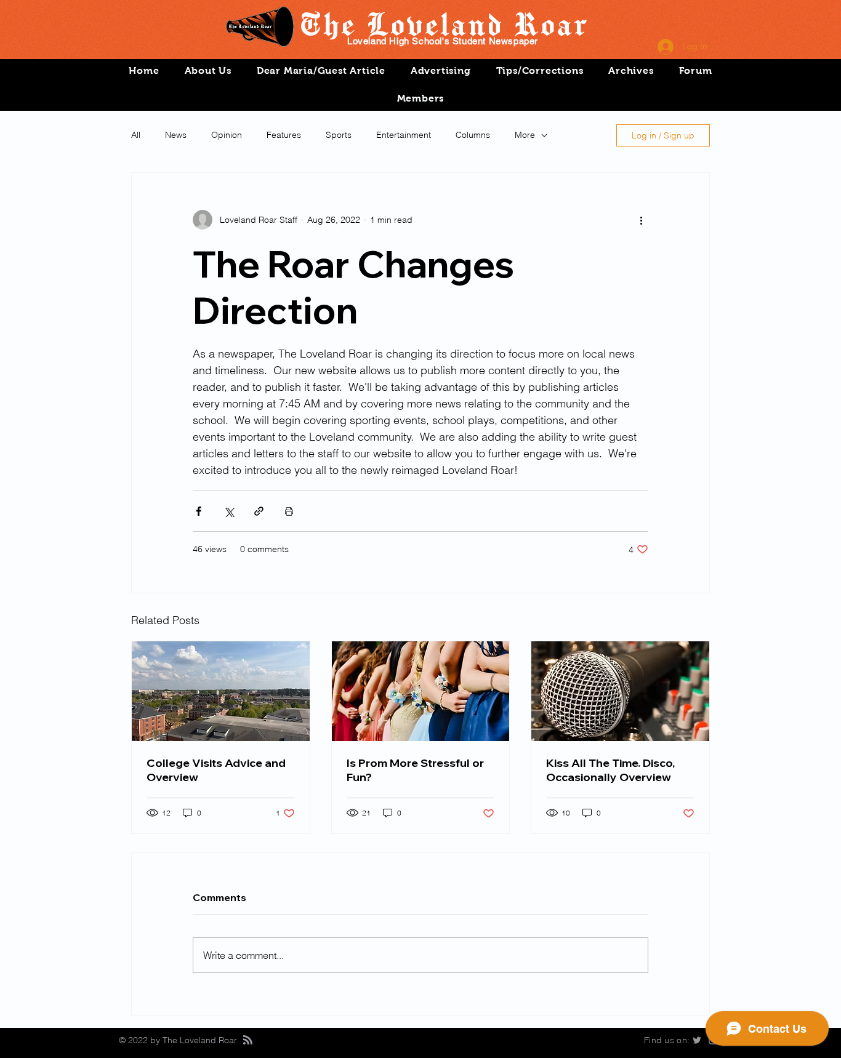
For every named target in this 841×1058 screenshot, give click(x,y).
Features (284, 134)
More (525, 134)
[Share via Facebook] (198, 511)
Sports (339, 134)
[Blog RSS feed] (247, 1040)
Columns (473, 134)
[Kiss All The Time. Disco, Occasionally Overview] (620, 691)
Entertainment (403, 134)
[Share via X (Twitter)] (229, 511)
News (176, 134)
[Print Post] (289, 511)
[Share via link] (259, 511)
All (135, 134)
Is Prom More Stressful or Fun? (415, 770)
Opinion (226, 134)
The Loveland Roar (443, 23)
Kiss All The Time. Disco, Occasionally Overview (610, 770)
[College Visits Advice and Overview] (221, 691)
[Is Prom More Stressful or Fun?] (421, 691)
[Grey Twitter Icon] (696, 1040)
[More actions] (641, 219)
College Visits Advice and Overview (216, 770)
